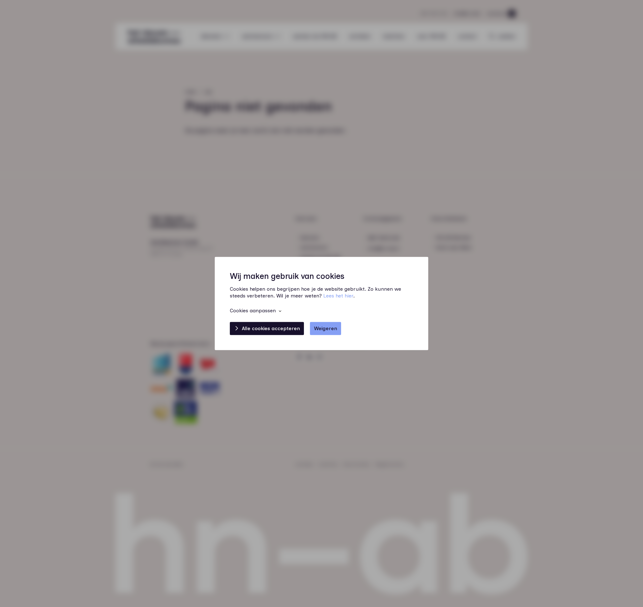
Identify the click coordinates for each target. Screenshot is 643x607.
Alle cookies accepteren (271, 329)
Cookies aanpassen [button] (253, 311)
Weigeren (325, 329)
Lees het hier (338, 296)
